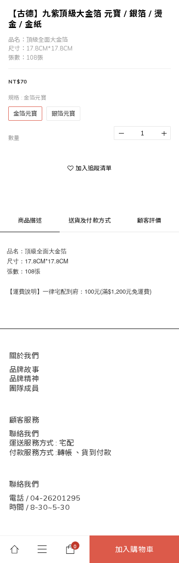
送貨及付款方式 (89, 220)
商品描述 (30, 220)
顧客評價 (149, 220)
